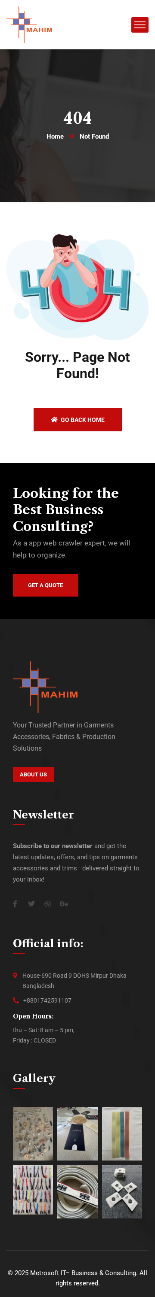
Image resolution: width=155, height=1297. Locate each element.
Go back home (82, 419)
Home (55, 136)
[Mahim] (29, 24)
